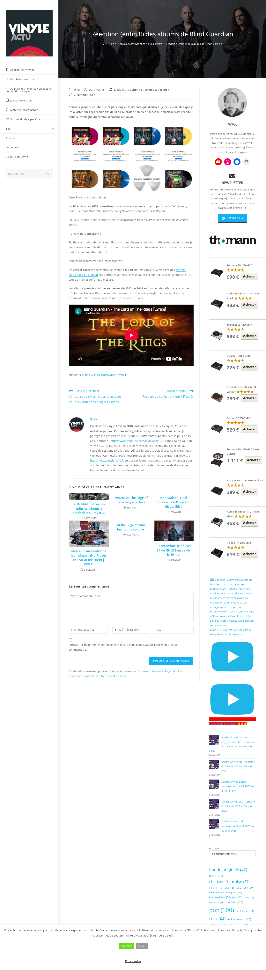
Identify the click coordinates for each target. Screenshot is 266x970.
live (249, 897)
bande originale (228, 869)
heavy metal (218, 892)
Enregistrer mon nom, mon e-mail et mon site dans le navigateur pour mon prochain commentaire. (124, 647)
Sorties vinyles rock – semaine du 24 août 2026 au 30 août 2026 (237, 826)
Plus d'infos (133, 961)
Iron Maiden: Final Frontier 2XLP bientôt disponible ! (173, 502)
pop (221, 910)
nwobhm (122, 375)
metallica (216, 902)
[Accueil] (104, 44)
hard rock (244, 887)
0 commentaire (84, 95)
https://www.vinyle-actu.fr (107, 460)
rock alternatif (239, 919)
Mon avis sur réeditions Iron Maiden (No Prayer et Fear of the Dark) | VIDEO (88, 557)
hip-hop (235, 892)
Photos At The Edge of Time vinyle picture (131, 500)
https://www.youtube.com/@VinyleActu (135, 441)
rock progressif (238, 924)
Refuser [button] (142, 945)
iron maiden (108, 375)
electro (215, 887)
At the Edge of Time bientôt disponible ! (131, 527)
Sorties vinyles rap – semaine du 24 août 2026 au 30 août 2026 (238, 766)
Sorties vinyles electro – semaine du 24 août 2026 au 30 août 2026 (237, 786)
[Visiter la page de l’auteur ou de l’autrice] (76, 424)
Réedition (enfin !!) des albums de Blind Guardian (194, 44)
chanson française (229, 881)
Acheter (249, 276)
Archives (214, 848)
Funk (229, 887)
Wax (77, 90)
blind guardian (91, 375)
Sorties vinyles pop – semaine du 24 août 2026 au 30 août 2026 (238, 806)
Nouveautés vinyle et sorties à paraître (141, 90)
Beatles (216, 876)
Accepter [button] (127, 946)
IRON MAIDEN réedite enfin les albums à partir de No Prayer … (88, 508)
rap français (245, 911)
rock (217, 919)
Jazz (237, 897)
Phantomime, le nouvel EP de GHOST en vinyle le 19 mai (174, 550)
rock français (217, 925)
